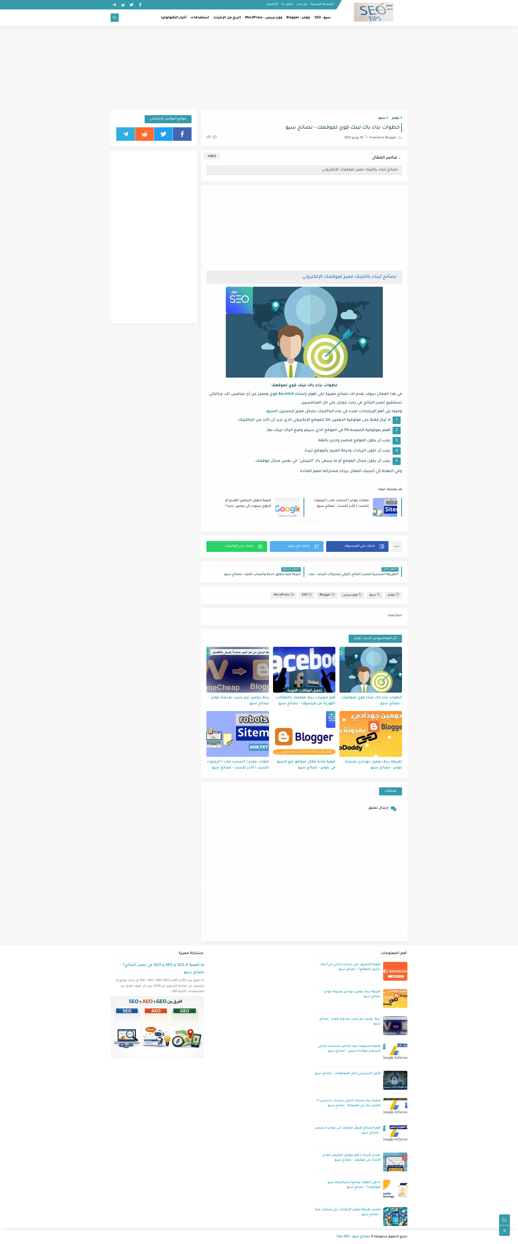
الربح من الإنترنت (227, 18)
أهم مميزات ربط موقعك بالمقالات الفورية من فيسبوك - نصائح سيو (305, 701)
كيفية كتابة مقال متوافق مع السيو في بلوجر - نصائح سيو (306, 765)
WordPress (282, 595)
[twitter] (131, 4)
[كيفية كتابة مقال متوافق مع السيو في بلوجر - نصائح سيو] (304, 734)
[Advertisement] (259, 68)
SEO (305, 595)
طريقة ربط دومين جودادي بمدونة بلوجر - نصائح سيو (373, 765)
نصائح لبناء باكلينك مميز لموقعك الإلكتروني (360, 170)
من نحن (302, 4)
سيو (382, 118)
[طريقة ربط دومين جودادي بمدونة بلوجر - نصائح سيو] (370, 734)
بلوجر (395, 118)
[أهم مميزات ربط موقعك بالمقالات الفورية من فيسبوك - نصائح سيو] (304, 670)
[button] (357, 546)
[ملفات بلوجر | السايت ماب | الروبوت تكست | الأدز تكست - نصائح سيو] (237, 734)
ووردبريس (350, 595)
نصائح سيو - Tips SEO (353, 1237)
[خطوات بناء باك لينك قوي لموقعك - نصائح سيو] (370, 670)
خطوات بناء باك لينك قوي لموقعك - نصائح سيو (372, 701)
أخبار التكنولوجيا (173, 18)
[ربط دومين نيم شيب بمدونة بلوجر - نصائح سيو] (237, 670)
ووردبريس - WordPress (263, 18)
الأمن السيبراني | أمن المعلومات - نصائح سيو (347, 1073)
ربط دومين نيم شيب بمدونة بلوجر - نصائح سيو (239, 701)
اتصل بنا (287, 4)
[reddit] (123, 4)
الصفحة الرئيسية (322, 4)
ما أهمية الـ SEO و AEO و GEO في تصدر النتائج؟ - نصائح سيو (162, 969)
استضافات (199, 18)
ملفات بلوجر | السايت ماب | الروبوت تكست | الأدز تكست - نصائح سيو (341, 503)
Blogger (325, 595)
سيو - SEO (322, 18)
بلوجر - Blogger (298, 18)
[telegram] (114, 4)
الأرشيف (272, 4)
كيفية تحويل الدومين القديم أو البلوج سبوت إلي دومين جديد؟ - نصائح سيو (247, 504)
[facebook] (140, 4)
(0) (209, 137)
